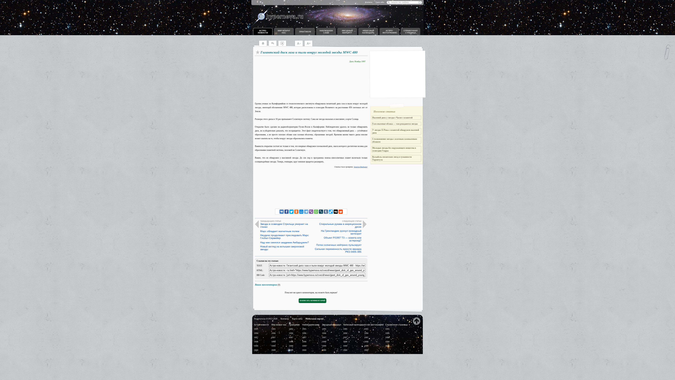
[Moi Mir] (301, 212)
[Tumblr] (326, 212)
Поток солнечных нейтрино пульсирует (338, 244)
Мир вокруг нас (284, 32)
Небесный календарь (368, 32)
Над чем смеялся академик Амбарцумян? (284, 242)
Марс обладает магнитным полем (279, 231)
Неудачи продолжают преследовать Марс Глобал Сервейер (284, 236)
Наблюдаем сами (326, 32)
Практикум (305, 32)
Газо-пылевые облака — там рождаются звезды (395, 124)
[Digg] (336, 212)
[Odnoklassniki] (296, 212)
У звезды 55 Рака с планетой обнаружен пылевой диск (395, 131)
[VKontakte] (281, 212)
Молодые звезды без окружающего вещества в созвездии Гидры (394, 149)
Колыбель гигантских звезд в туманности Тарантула (392, 158)
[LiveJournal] (321, 212)
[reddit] (341, 212)
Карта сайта (380, 2)
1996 (256, 333)
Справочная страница (410, 32)
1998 (256, 342)
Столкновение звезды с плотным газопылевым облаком (394, 140)
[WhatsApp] (316, 212)
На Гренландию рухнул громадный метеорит (341, 232)
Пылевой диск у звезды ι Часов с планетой (392, 117)
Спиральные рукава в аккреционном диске (340, 225)
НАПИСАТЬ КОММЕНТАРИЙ (312, 301)
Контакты (368, 2)
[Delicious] (331, 212)
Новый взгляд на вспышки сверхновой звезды (282, 248)
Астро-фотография (389, 32)
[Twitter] (291, 212)
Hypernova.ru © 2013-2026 (265, 319)
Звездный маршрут (347, 32)
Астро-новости (263, 32)
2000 (256, 350)
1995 (256, 329)
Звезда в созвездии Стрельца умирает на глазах (284, 225)
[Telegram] (306, 212)
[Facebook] (286, 212)
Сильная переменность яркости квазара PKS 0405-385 (338, 250)
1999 (256, 346)
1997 (256, 337)
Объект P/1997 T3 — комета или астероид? (342, 239)
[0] (284, 46)
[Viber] (311, 212)
